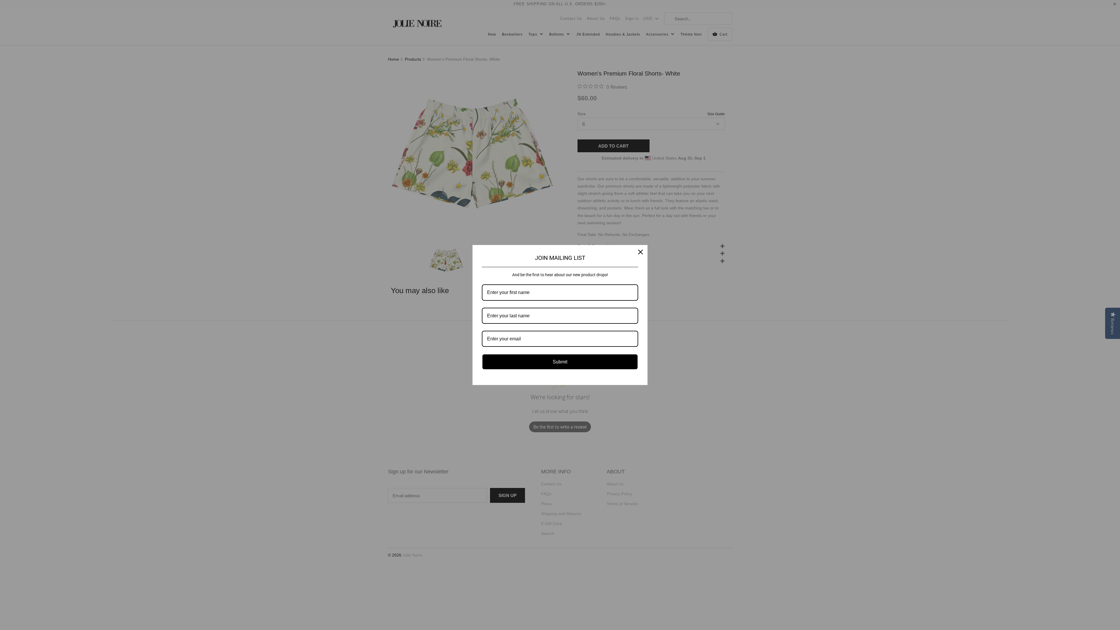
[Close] (641, 252)
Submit (560, 361)
